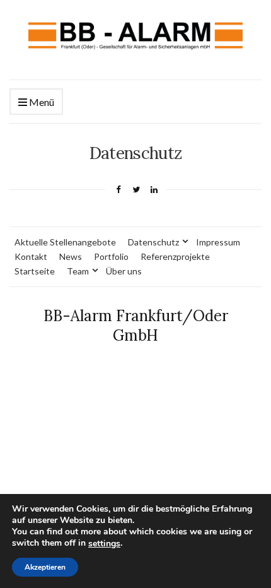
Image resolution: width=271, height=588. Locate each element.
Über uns (124, 271)
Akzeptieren (45, 567)
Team (78, 271)
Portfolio (111, 256)
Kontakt (30, 256)
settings (104, 544)
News (70, 256)
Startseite (34, 271)
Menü (40, 102)
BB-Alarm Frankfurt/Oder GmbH (135, 325)
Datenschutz (153, 242)
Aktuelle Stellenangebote (65, 242)
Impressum (218, 242)
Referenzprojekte (175, 256)
